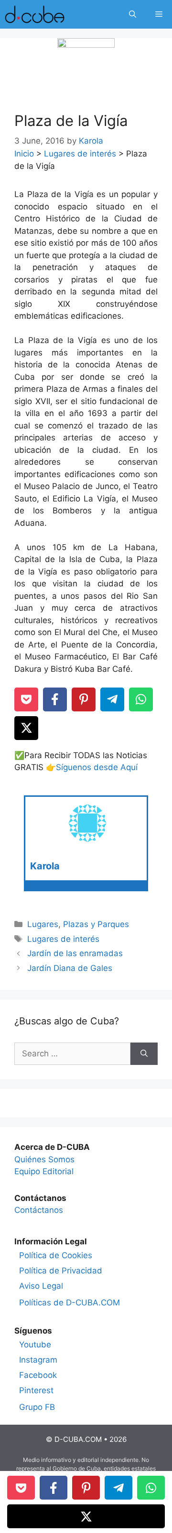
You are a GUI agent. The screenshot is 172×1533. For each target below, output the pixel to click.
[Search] (144, 1054)
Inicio (24, 153)
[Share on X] (26, 728)
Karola (45, 866)
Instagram (38, 1360)
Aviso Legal (41, 1286)
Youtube (35, 1344)
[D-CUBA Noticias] (34, 14)
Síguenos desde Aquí (97, 767)
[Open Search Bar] (132, 14)
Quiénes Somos (44, 1159)
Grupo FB (37, 1407)
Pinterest (36, 1390)
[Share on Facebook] (55, 699)
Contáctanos (38, 1210)
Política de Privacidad (60, 1270)
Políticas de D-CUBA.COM (69, 1302)
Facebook (38, 1375)
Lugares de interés (80, 153)
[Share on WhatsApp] (141, 699)
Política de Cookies (55, 1255)
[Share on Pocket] (26, 699)
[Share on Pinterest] (84, 699)
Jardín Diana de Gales (69, 968)
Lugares (42, 924)
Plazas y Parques (96, 924)
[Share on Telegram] (112, 699)
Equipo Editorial (44, 1171)
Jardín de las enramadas (75, 953)
